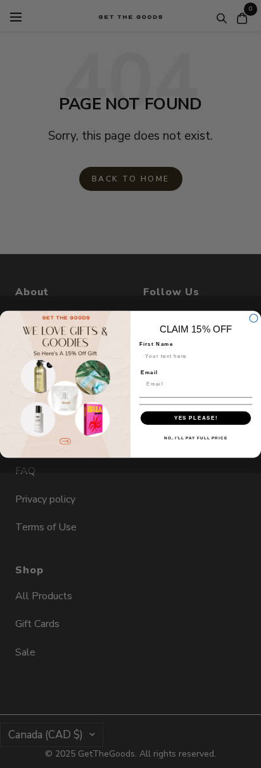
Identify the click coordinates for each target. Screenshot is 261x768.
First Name (156, 343)
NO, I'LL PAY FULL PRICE (195, 438)
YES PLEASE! (196, 417)
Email (149, 372)
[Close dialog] (254, 318)
